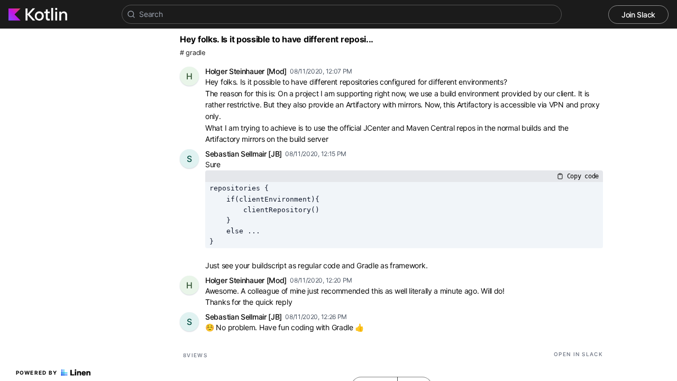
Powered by (37, 372)
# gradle (192, 53)
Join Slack (638, 14)
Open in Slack (578, 354)
